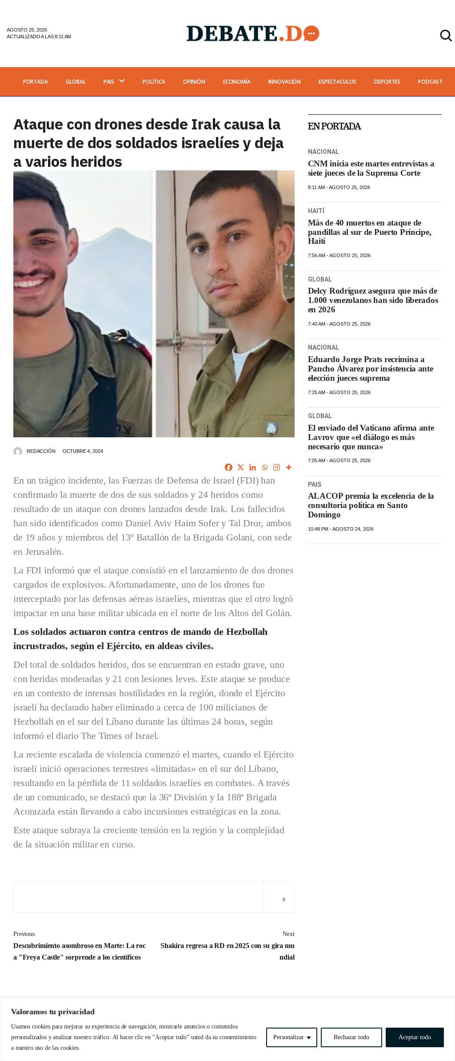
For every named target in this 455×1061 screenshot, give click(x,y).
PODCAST (430, 81)
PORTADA (35, 81)
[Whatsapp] (264, 467)
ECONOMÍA (237, 81)
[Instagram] (276, 467)
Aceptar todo (415, 1037)
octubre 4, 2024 (83, 451)
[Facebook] (229, 467)
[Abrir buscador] (446, 35)
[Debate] (252, 33)
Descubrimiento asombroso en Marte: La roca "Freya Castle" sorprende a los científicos (79, 946)
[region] (227, 1029)
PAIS (109, 81)
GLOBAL (76, 81)
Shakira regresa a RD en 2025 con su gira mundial (227, 946)
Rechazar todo (351, 1037)
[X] (240, 467)
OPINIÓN (194, 81)
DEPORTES (387, 81)
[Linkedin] (252, 467)
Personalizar (288, 1037)
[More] (288, 467)
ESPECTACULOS (337, 81)
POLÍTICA (154, 81)
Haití (316, 210)
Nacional (323, 151)
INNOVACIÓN (284, 81)
